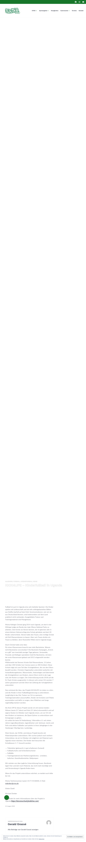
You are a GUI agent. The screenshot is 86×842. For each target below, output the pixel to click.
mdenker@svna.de (12, 783)
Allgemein (9, 581)
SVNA (33, 10)
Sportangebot (43, 10)
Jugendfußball (26, 581)
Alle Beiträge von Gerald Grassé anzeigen (23, 829)
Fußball (16, 581)
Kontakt (81, 10)
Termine (74, 10)
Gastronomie (64, 10)
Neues (35, 581)
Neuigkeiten (54, 10)
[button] (6, 797)
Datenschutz (41, 838)
